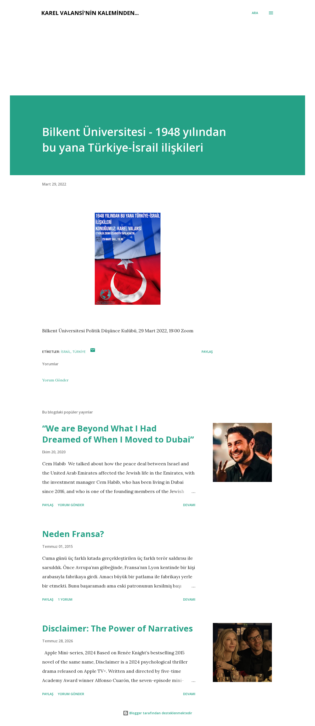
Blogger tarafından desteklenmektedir (160, 713)
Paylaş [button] (207, 351)
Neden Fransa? (73, 534)
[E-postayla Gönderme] (92, 351)
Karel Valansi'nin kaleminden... (90, 13)
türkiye (79, 351)
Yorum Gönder (55, 380)
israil (66, 351)
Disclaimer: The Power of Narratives (117, 628)
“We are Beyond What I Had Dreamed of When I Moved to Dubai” (118, 434)
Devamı (189, 505)
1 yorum (65, 599)
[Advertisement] (157, 61)
